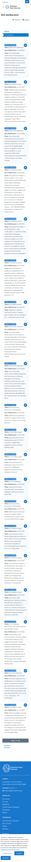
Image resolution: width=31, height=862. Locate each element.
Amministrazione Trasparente (10, 821)
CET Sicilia (5, 802)
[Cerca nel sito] (27, 7)
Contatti (5, 779)
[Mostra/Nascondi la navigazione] (3, 7)
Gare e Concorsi (6, 823)
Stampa (26, 20)
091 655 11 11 (9, 788)
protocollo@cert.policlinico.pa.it (12, 791)
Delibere (4, 826)
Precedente (7, 745)
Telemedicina (6, 810)
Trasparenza (6, 817)
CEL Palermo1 (6, 799)
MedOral (4, 812)
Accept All (19, 853)
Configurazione (7, 853)
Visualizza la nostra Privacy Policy (10, 850)
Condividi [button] (17, 20)
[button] (6, 2)
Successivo (7, 747)
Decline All (6, 858)
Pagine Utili (6, 796)
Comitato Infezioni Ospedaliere (11, 807)
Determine (5, 829)
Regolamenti (5, 804)
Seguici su (5, 834)
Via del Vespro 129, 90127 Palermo (12, 782)
